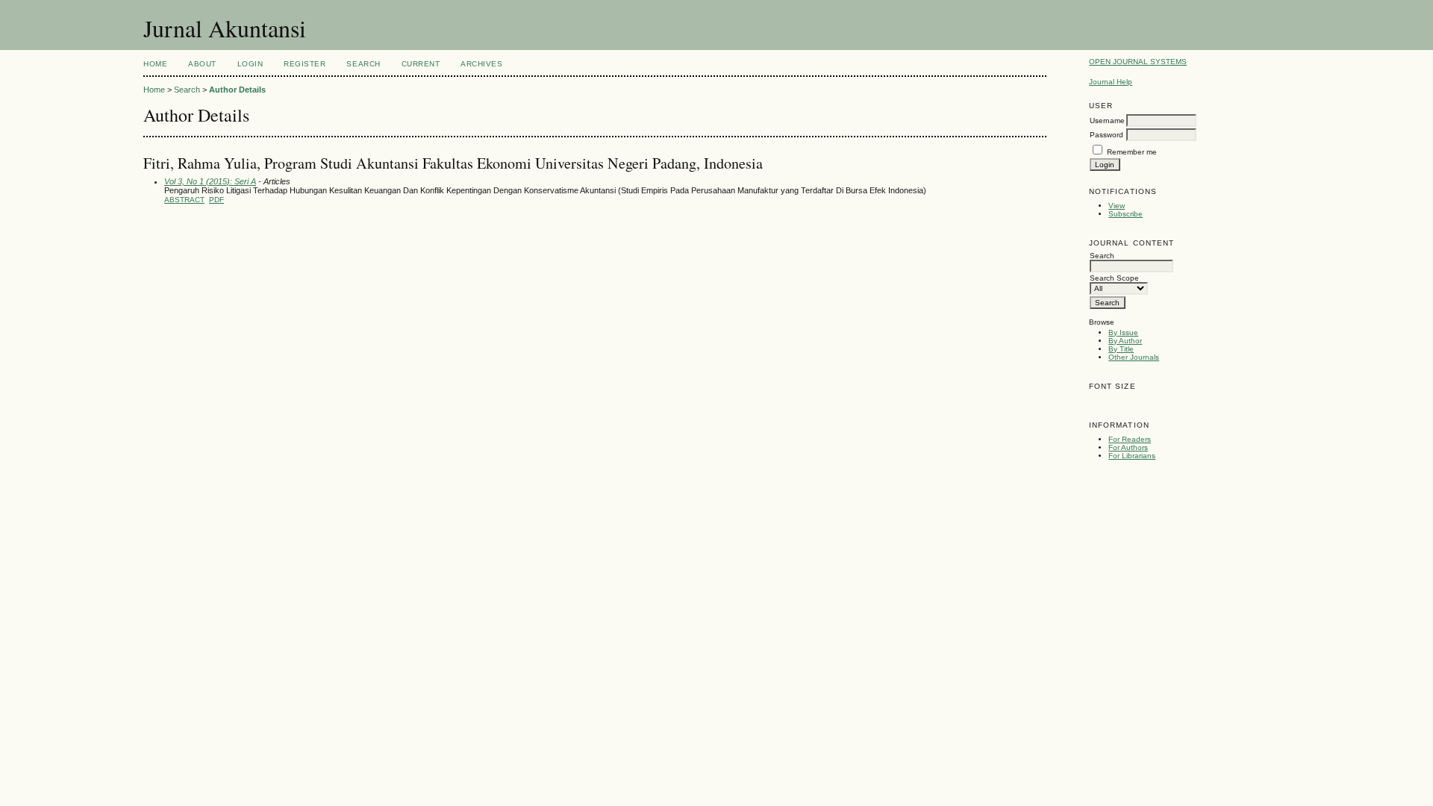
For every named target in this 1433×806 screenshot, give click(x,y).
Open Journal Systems (1138, 61)
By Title (1121, 349)
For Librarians (1131, 456)
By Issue (1123, 332)
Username (1107, 120)
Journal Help (1110, 82)
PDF (216, 200)
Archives (481, 64)
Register (304, 64)
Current (421, 64)
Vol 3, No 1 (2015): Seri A (210, 181)
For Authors (1128, 447)
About (202, 64)
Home (155, 64)
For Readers (1129, 439)
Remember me (1132, 152)
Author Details (237, 89)
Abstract (184, 200)
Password (1106, 135)
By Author (1125, 341)
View (1116, 206)
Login (250, 64)
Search (363, 64)
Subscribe (1125, 214)
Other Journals (1133, 357)
